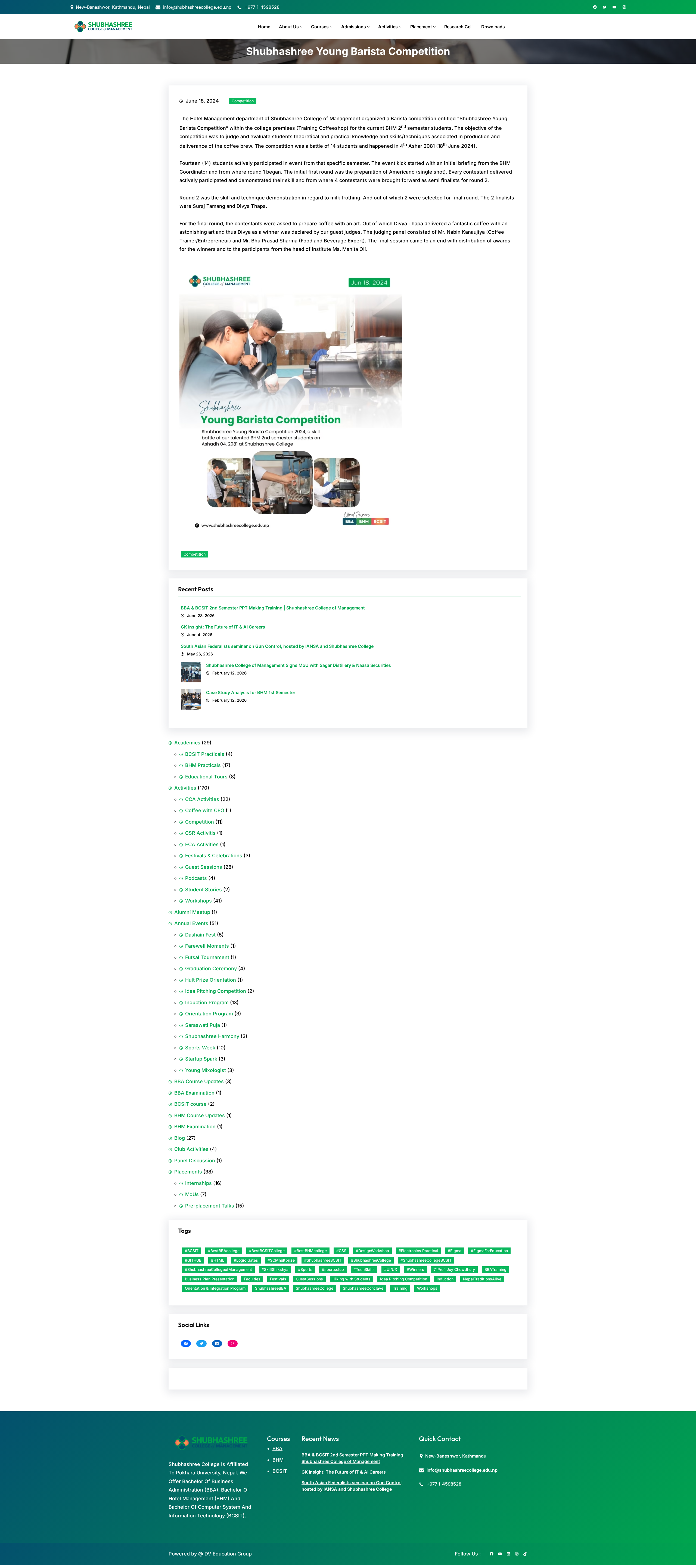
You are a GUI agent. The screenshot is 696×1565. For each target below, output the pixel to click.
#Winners (415, 1269)
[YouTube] (614, 7)
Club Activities (191, 1149)
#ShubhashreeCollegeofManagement (218, 1269)
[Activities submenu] (400, 26)
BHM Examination (195, 1126)
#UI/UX (390, 1269)
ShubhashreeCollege (314, 1288)
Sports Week (200, 1047)
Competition (243, 100)
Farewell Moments (207, 946)
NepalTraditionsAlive (482, 1279)
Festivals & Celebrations (213, 855)
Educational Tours (206, 777)
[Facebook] (595, 7)
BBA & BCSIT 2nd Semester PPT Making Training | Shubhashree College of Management (273, 608)
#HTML (217, 1260)
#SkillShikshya (275, 1269)
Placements (188, 1172)
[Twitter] (604, 7)
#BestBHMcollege (310, 1250)
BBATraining (495, 1269)
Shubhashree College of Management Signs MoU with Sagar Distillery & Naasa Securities (298, 665)
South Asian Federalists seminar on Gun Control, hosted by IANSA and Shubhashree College (277, 646)
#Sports (305, 1269)
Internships (198, 1183)
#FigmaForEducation (489, 1250)
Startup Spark (201, 1059)
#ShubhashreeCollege (371, 1260)
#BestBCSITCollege (267, 1250)
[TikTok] (525, 1554)
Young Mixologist (205, 1070)
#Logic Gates (246, 1260)
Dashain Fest (200, 935)
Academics (187, 742)
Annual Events (191, 923)
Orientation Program (209, 1013)
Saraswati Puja (202, 1025)
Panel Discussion (194, 1160)
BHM (278, 1460)
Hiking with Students (352, 1279)
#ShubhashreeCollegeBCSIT (426, 1260)
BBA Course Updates (199, 1081)
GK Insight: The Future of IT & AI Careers (223, 627)
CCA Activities (202, 799)
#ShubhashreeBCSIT (322, 1260)
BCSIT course (190, 1104)
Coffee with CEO (204, 810)
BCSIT (279, 1471)
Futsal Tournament (207, 957)
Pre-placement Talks (209, 1206)
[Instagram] (624, 7)
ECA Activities (202, 844)
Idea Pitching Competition (215, 991)
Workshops (198, 901)
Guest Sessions (203, 867)
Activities (185, 788)
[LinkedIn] (217, 1343)
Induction (445, 1279)
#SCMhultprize (281, 1260)
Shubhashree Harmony (212, 1036)
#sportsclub (333, 1269)
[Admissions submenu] (368, 26)
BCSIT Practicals (204, 754)
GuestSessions (309, 1279)
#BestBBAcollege (224, 1250)
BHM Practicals (203, 765)
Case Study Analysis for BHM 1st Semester (250, 692)
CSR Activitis (200, 833)
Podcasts (196, 878)
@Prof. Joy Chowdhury (454, 1269)
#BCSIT (191, 1250)
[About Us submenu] (301, 26)
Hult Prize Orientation (210, 980)
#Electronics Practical (418, 1250)
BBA (277, 1448)
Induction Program (207, 1002)
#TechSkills (364, 1269)
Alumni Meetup (192, 912)
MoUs (192, 1194)
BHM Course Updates (199, 1115)
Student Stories (203, 889)
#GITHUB (193, 1260)
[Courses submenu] (331, 26)
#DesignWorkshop (372, 1250)
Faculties (252, 1279)
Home (264, 26)
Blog (179, 1138)
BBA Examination (194, 1093)
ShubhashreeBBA (270, 1288)
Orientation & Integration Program (215, 1288)
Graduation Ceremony (211, 968)
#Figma (454, 1250)
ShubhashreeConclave (363, 1288)
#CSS (341, 1250)
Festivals (278, 1279)
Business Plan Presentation (209, 1279)
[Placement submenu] (434, 26)
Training (400, 1288)
